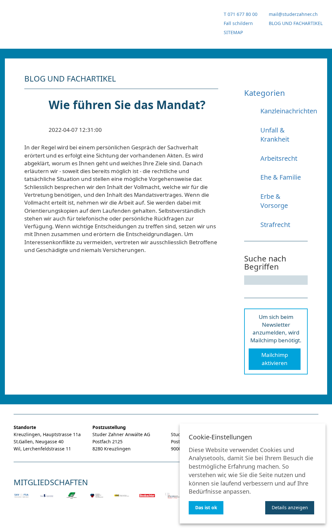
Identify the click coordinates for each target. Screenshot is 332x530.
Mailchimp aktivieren (274, 358)
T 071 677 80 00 (240, 14)
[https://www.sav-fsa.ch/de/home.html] (21, 500)
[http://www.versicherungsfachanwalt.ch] (97, 500)
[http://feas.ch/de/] (122, 500)
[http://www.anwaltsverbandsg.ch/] (71, 500)
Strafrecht (275, 224)
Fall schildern (238, 23)
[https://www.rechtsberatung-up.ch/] (172, 500)
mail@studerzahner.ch (293, 14)
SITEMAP (233, 32)
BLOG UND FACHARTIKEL (296, 23)
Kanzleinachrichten (288, 111)
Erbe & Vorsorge (274, 201)
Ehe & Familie (280, 177)
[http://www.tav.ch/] (46, 500)
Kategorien (264, 92)
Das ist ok (206, 507)
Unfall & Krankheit (274, 135)
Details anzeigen (290, 507)
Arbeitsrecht (278, 158)
